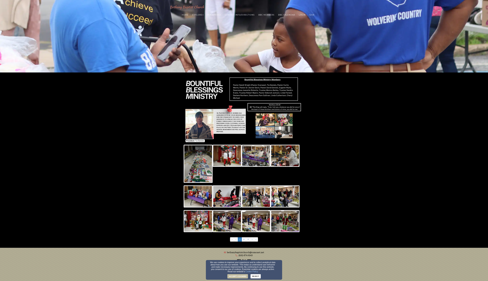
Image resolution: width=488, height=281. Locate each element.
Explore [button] (197, 15)
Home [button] (185, 15)
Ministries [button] (213, 15)
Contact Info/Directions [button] (240, 15)
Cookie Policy (251, 271)
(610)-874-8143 (246, 255)
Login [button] (302, 15)
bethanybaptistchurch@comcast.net (245, 252)
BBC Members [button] (266, 15)
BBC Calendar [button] (286, 15)
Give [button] (312, 15)
